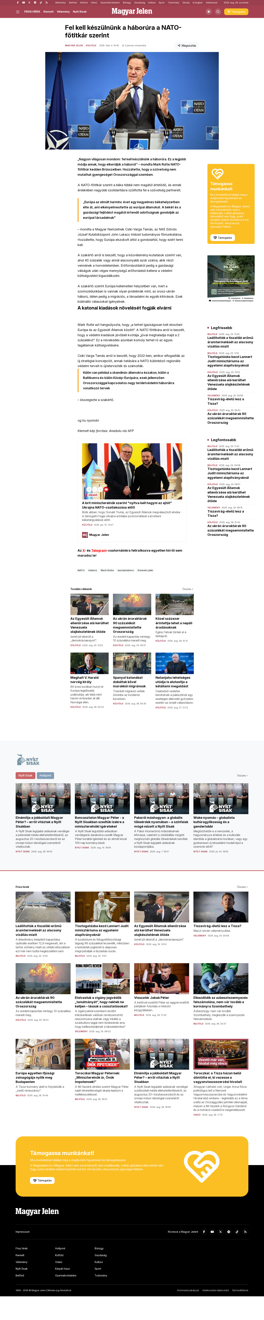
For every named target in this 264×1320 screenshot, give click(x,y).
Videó (94, 2)
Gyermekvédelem (110, 2)
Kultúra (152, 2)
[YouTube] (23, 3)
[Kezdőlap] (132, 11)
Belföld (73, 2)
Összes (186, 589)
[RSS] (46, 3)
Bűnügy (127, 2)
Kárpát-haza (62, 1268)
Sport (162, 2)
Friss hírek (22, 1248)
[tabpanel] (132, 821)
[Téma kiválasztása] (208, 11)
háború (92, 570)
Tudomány (173, 2)
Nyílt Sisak (80, 11)
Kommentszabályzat (188, 1290)
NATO (81, 570)
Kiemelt (48, 11)
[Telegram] (35, 3)
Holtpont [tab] (45, 775)
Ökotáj (185, 2)
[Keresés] (218, 11)
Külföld (84, 2)
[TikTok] (41, 3)
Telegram (99, 550)
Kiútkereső (211, 2)
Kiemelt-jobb (145, 570)
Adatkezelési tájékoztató (215, 1290)
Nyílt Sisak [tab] (25, 775)
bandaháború (126, 570)
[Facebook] (18, 3)
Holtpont (60, 1248)
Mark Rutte (107, 570)
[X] (29, 3)
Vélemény (60, 2)
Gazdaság (139, 2)
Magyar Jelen (74, 45)
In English (198, 2)
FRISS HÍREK (32, 11)
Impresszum (23, 1231)
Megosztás (189, 45)
